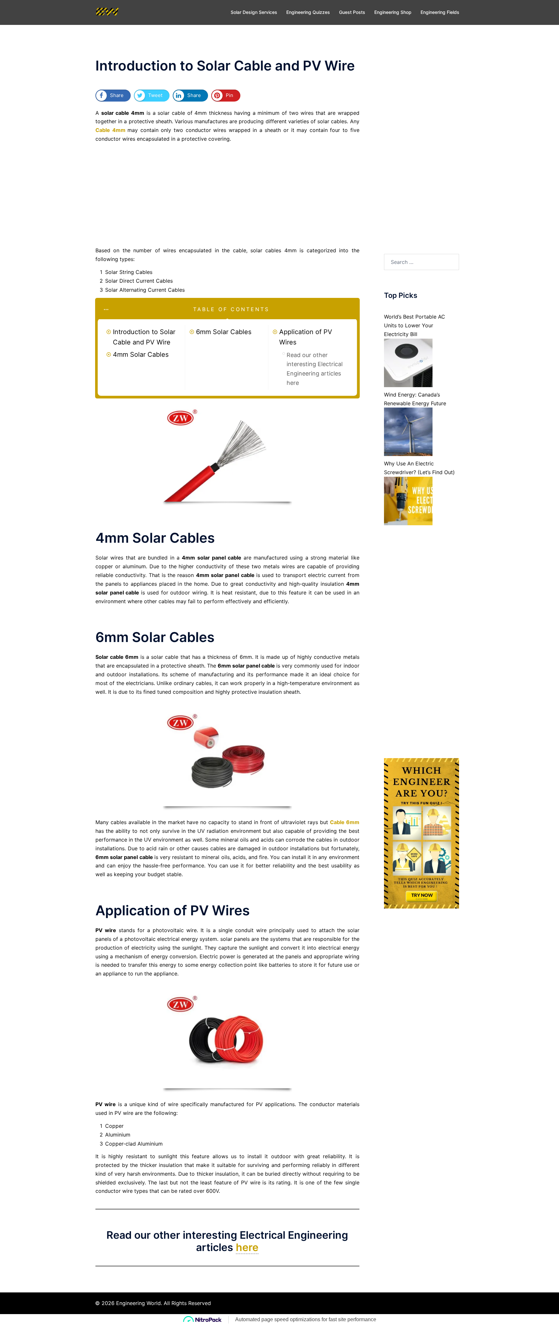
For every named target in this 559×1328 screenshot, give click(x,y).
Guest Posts (352, 12)
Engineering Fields (440, 12)
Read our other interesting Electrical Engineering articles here (315, 369)
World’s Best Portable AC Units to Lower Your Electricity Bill (414, 325)
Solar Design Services (254, 12)
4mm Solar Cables (141, 354)
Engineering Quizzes (308, 12)
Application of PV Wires (305, 337)
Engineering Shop (392, 12)
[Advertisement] (227, 195)
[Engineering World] (107, 11)
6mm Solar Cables (223, 332)
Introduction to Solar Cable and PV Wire (144, 337)
